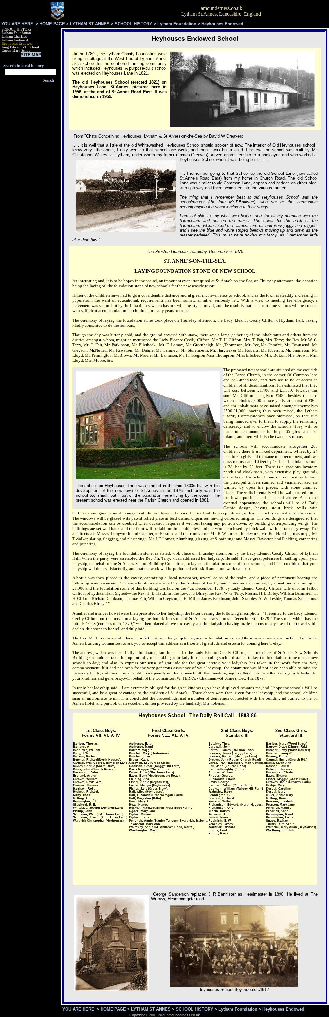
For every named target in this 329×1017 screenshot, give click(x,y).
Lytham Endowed (15, 40)
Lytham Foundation (176, 24)
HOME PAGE (52, 24)
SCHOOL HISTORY (133, 24)
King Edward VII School (20, 47)
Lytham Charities (14, 36)
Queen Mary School (16, 50)
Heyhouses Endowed (17, 43)
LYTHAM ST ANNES (90, 24)
